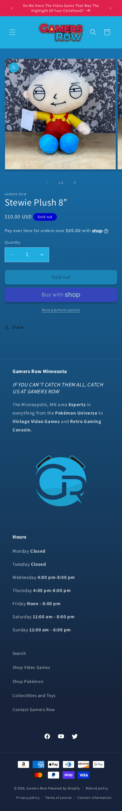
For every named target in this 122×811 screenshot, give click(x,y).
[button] (12, 32)
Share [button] (17, 327)
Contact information (94, 797)
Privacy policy (27, 797)
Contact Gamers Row (34, 709)
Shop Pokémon (28, 681)
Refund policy (97, 788)
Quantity (12, 242)
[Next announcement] (110, 8)
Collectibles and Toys (34, 695)
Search (19, 653)
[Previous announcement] (11, 8)
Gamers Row (37, 788)
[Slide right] (75, 182)
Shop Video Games (31, 667)
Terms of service (58, 797)
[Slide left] (47, 182)
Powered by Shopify (64, 788)
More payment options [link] (61, 309)
